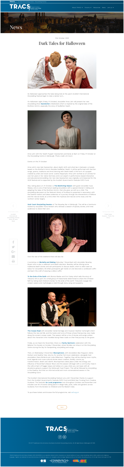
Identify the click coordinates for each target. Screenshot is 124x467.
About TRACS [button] (76, 7)
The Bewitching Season (63, 186)
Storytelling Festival (40, 1)
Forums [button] (87, 7)
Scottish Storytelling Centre (26, 1)
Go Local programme (53, 382)
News (104, 7)
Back (62, 407)
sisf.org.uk (75, 392)
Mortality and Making (47, 262)
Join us (109, 7)
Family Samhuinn (68, 343)
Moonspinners (58, 353)
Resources (96, 7)
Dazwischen (45, 104)
